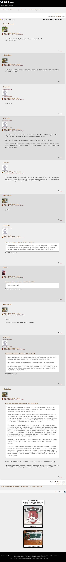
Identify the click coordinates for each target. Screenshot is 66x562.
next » (61, 13)
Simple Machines (24, 558)
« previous (57, 13)
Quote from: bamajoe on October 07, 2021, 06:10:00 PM (19, 242)
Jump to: (56, 491)
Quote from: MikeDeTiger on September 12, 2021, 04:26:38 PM (21, 403)
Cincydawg (6, 87)
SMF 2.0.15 (12, 558)
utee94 (5, 267)
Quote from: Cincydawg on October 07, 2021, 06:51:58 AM (20, 353)
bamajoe (6, 163)
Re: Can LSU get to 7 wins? (12, 33)
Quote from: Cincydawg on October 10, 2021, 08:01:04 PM (20, 282)
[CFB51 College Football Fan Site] (33, 2)
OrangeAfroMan (8, 24)
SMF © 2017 (18, 558)
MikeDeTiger (7, 55)
